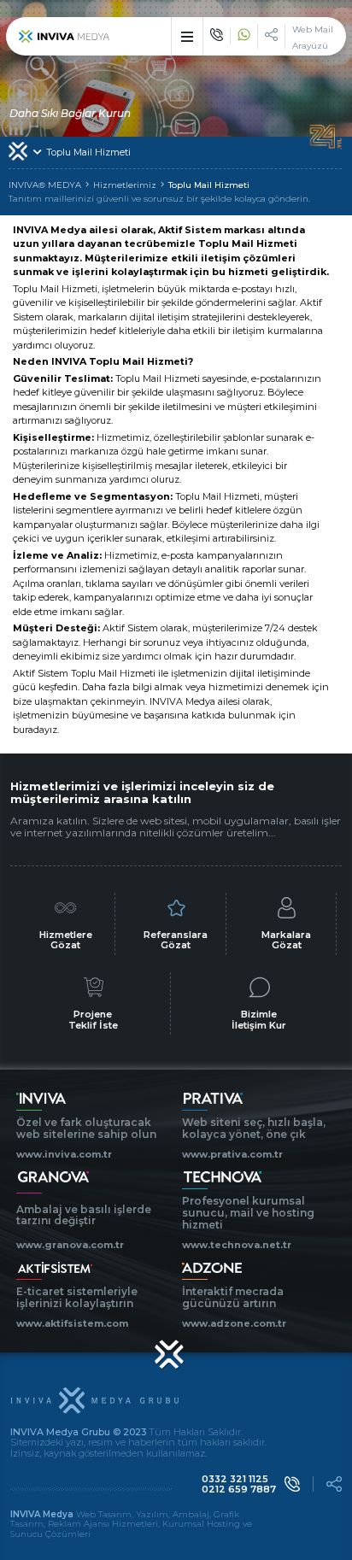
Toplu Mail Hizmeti (208, 185)
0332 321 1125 (235, 1479)
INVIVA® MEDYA (45, 185)
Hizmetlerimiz (124, 185)
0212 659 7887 (239, 1489)
